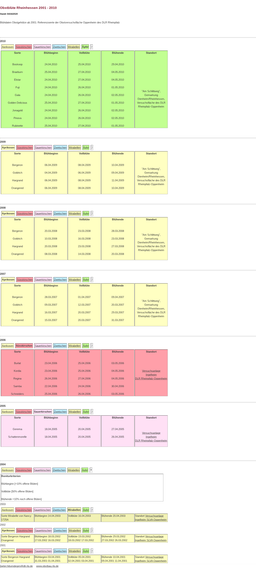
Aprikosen (7, 47)
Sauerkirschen (42, 47)
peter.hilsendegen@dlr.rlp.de (17, 566)
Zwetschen (59, 47)
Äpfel (86, 147)
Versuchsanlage (154, 515)
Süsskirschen (24, 47)
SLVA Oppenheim (157, 519)
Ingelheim (141, 519)
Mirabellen (74, 47)
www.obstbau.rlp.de (47, 566)
